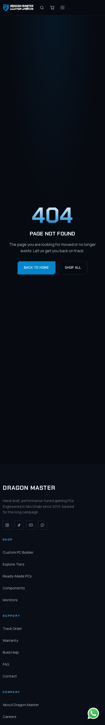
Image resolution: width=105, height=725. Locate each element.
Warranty (10, 640)
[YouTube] (30, 525)
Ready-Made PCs (17, 576)
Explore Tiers (13, 564)
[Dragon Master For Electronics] (19, 7)
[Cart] (52, 7)
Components (14, 588)
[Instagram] (7, 525)
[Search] (42, 7)
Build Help (11, 652)
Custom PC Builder (18, 552)
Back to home (36, 268)
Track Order (12, 628)
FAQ (6, 664)
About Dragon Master (21, 704)
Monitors (10, 600)
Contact (10, 676)
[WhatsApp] (42, 525)
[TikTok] (19, 525)
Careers (9, 716)
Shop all (73, 268)
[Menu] (62, 7)
